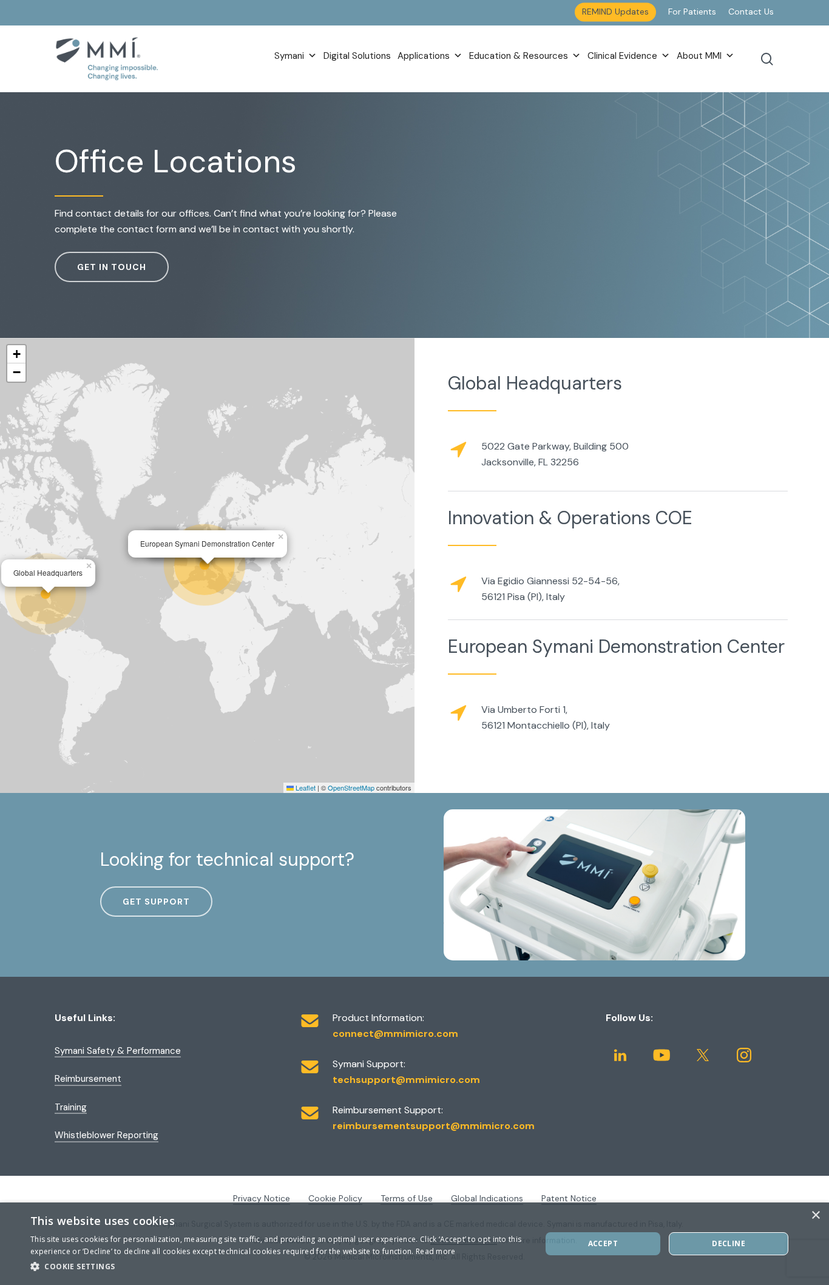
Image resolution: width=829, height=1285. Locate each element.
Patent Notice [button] (569, 1198)
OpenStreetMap (351, 787)
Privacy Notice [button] (261, 1198)
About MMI (699, 56)
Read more (436, 1251)
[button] (112, 267)
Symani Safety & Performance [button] (118, 1051)
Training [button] (71, 1107)
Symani (289, 56)
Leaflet (305, 787)
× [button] (815, 1215)
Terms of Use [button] (407, 1198)
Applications (424, 56)
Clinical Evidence (622, 56)
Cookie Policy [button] (335, 1198)
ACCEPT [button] (603, 1243)
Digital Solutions (357, 56)
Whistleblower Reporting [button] (106, 1135)
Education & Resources (518, 56)
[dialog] (414, 1243)
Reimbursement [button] (88, 1079)
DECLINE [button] (728, 1243)
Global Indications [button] (487, 1198)
